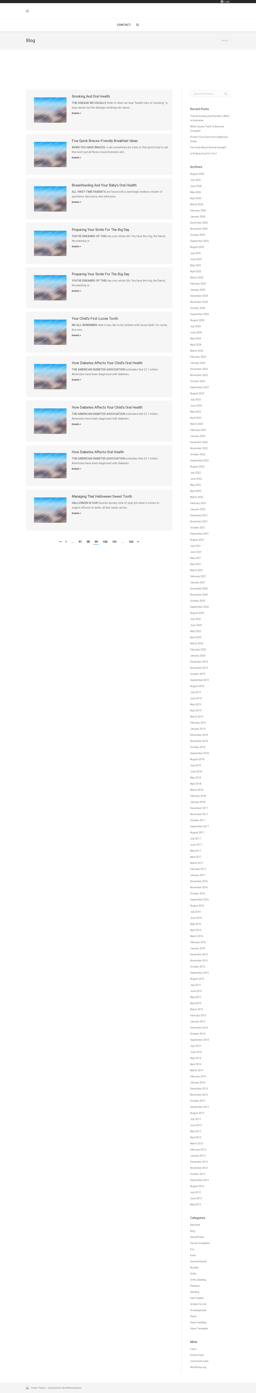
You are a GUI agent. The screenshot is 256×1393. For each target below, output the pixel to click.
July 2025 (195, 253)
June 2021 (196, 552)
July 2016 (195, 911)
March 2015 (196, 1009)
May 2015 (195, 997)
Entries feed (197, 1355)
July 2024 (195, 326)
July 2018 (195, 765)
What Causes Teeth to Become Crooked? (207, 128)
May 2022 (195, 484)
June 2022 (196, 478)
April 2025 (195, 271)
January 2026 (197, 216)
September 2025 (199, 241)
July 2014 (195, 1046)
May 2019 (195, 704)
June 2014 (196, 1052)
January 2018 (197, 802)
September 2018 (199, 753)
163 (131, 541)
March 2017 (196, 863)
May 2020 (195, 631)
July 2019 (195, 692)
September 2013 (199, 1107)
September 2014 (199, 1039)
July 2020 (195, 619)
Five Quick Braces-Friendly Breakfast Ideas (105, 141)
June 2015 (196, 991)
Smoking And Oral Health (91, 96)
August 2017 (197, 832)
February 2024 (198, 356)
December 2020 (199, 588)
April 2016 (195, 930)
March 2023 (196, 424)
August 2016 (197, 905)
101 (114, 541)
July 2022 (195, 472)
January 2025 (197, 289)
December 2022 (199, 442)
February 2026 (198, 210)
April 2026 (195, 198)
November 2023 (199, 375)
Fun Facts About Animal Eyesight (208, 147)
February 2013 (198, 1149)
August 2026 (197, 173)
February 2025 (198, 283)
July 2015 (195, 985)
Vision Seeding (198, 1322)
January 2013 (197, 1155)
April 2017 (195, 856)
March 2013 (196, 1143)
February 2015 (198, 1015)
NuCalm (194, 1267)
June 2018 (196, 771)
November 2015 (199, 960)
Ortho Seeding (198, 1279)
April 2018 (195, 783)
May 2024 (195, 338)
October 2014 (197, 1033)
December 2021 (199, 515)
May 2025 (195, 265)
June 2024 (196, 332)
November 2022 (199, 448)
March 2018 (196, 789)
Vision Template (199, 1328)
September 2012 (199, 1180)
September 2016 (199, 899)
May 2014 (195, 1058)
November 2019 (199, 667)
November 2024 (199, 302)
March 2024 (196, 350)
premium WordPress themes (67, 1388)
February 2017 (198, 869)
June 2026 (196, 186)
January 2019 (197, 728)
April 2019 (195, 710)
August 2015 (197, 978)
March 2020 (196, 643)
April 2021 (195, 564)
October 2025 (197, 234)
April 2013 (195, 1137)
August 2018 (197, 759)
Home (225, 40)
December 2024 (199, 295)
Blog (192, 1231)
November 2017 (199, 814)
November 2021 (199, 521)
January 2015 (197, 1021)
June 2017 (196, 844)
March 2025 (196, 277)
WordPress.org (198, 1367)
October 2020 (197, 600)
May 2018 (195, 777)
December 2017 (199, 808)
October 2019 (197, 674)
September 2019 (199, 680)
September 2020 (199, 606)
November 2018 (199, 741)
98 (88, 541)
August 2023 (197, 393)
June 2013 (196, 1125)
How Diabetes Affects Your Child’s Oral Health (107, 363)
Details (75, 113)
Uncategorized (198, 1310)
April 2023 (195, 417)
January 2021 (197, 582)
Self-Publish (197, 1298)
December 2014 (199, 1027)
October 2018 (197, 747)
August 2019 (197, 686)
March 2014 (196, 1070)
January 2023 (197, 436)
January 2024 (197, 363)
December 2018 (199, 735)
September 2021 (199, 533)
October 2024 (197, 308)
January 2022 (197, 509)
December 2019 (199, 661)
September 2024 (199, 314)
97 (80, 541)
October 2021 (197, 527)
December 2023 (199, 369)
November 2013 (199, 1094)
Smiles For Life (198, 1304)
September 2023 (199, 387)
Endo (193, 1255)
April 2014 (195, 1064)
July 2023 (195, 399)
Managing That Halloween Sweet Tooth (102, 496)
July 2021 (195, 545)
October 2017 (197, 820)
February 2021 (198, 576)
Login (227, 1)
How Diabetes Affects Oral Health (98, 452)
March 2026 (196, 204)
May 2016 (195, 924)
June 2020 (196, 625)
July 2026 (195, 180)
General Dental (198, 1261)
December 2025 (199, 222)
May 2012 (195, 1204)
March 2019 (196, 716)
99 (96, 541)
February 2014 (198, 1076)
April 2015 (195, 1003)
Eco (192, 1249)
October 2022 (197, 454)
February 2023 (198, 430)
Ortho (193, 1273)
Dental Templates (200, 1243)
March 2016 (196, 936)
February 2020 (198, 649)
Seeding (194, 1292)
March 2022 (196, 497)
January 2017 (197, 875)
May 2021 (195, 558)
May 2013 (195, 1131)
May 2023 (195, 411)
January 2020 (197, 655)
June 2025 (196, 259)
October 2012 (197, 1174)
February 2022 (198, 503)
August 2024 (197, 320)
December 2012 (199, 1161)
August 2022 (197, 466)
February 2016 (198, 942)
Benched (195, 1224)
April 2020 (195, 637)
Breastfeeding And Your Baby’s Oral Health (104, 185)
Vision (193, 1316)
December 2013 (199, 1088)
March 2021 (196, 570)
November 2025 (199, 228)
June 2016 (196, 917)
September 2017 (199, 826)
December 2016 (199, 881)
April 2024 (195, 344)
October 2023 (197, 381)
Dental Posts (197, 1237)
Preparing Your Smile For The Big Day (100, 230)
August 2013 (197, 1113)
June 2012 (196, 1198)
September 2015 (199, 972)
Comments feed (199, 1361)
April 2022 (195, 491)
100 (105, 541)
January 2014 (197, 1082)
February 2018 (198, 796)
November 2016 (199, 887)
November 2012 (199, 1167)
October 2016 (197, 893)
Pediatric (195, 1285)
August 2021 (197, 539)
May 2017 (195, 850)
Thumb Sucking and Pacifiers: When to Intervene (210, 118)
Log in (193, 1349)
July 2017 (195, 838)
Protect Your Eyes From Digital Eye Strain (209, 139)
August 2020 (197, 613)
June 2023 (196, 405)
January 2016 (197, 948)
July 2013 (195, 1119)
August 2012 (197, 1186)
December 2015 (199, 954)
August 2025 (197, 247)
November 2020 (199, 594)
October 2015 (197, 966)
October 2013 (197, 1100)
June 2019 (196, 698)
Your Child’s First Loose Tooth (95, 318)
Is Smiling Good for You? (203, 153)
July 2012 (195, 1192)
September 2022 (199, 460)
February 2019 (198, 722)
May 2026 (195, 192)
